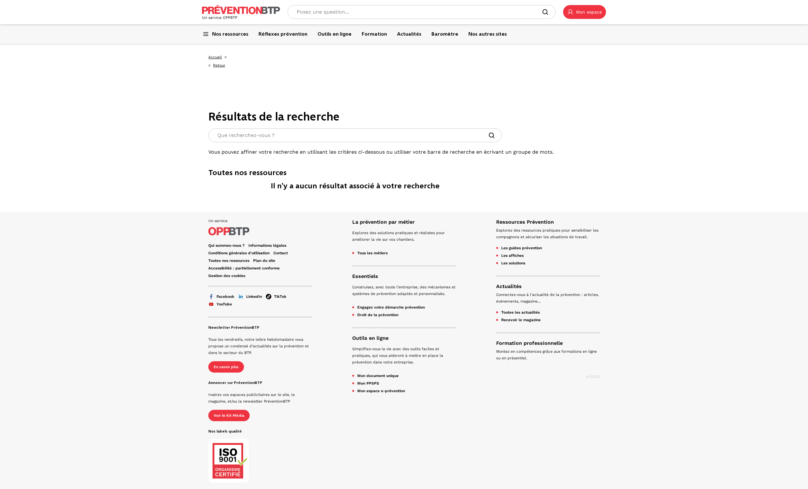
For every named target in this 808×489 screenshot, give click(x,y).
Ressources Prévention (525, 222)
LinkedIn (254, 296)
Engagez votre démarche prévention (391, 307)
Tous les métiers (372, 253)
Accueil (215, 57)
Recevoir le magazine (521, 320)
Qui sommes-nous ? (226, 245)
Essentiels (365, 276)
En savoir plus (226, 367)
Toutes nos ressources (228, 260)
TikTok (280, 296)
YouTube (224, 304)
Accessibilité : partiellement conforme (244, 268)
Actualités (509, 286)
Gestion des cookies (226, 276)
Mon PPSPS (368, 383)
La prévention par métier (383, 222)
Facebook (225, 296)
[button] (584, 12)
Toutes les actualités (520, 312)
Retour (219, 65)
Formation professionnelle (529, 343)
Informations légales (267, 245)
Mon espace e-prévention (381, 391)
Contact (280, 253)
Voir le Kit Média (229, 415)
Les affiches (512, 255)
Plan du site (264, 260)
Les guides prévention (521, 248)
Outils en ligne (370, 338)
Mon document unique (378, 376)
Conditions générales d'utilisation (239, 253)
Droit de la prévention (377, 315)
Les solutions (513, 263)
